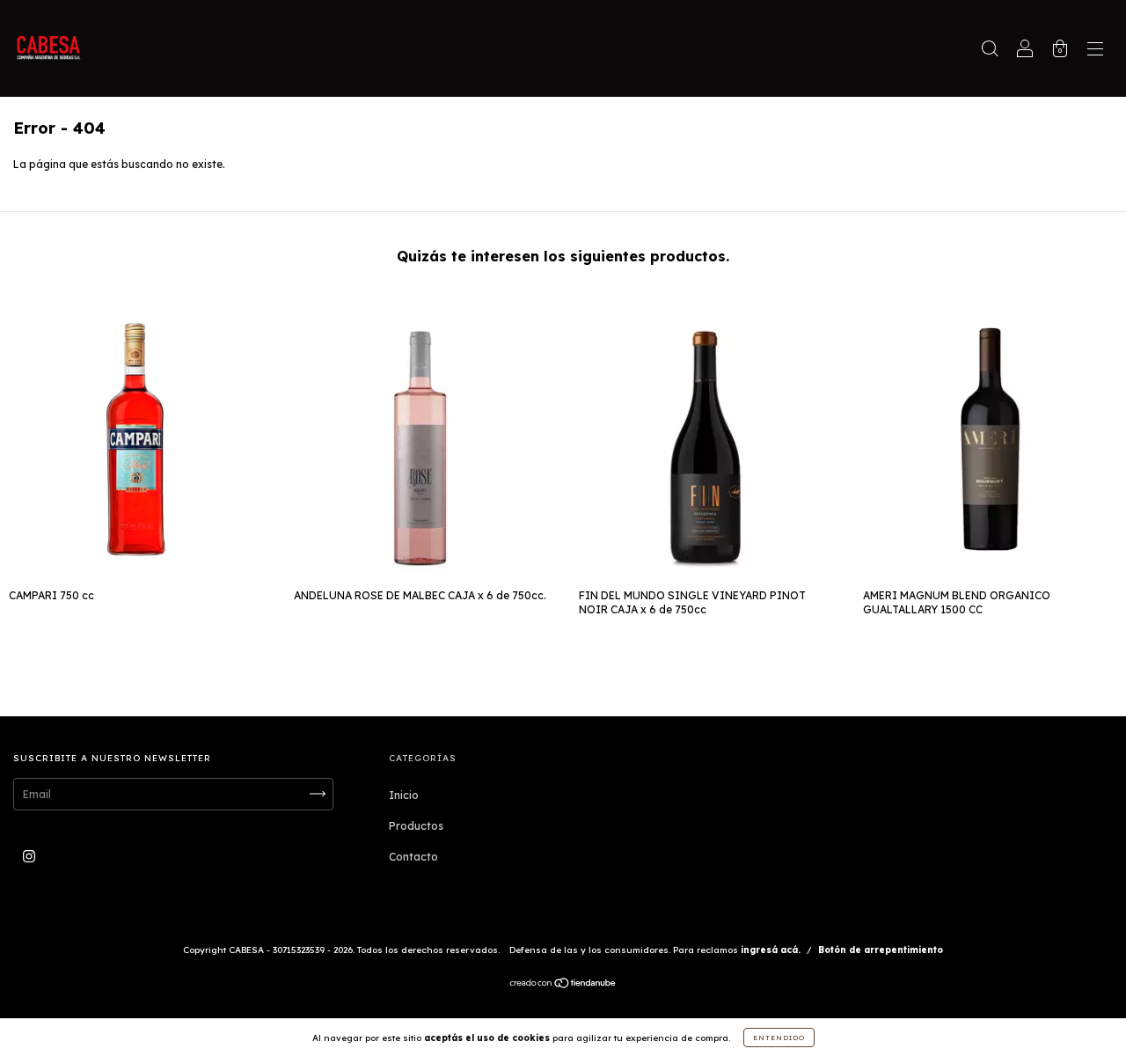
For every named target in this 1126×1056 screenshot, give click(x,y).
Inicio (404, 795)
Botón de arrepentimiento (880, 950)
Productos (416, 825)
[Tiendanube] (563, 985)
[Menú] (1095, 50)
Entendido (779, 1037)
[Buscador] (989, 50)
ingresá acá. (771, 950)
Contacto (413, 856)
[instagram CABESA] (29, 855)
